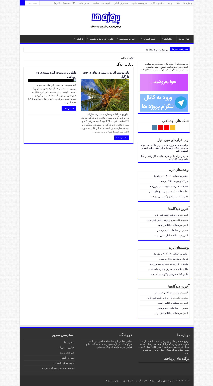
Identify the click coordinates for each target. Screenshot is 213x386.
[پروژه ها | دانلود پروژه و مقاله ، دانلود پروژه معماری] (106, 19)
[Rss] (30, 8)
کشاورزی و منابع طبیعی (101, 39)
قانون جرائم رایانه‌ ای (64, 363)
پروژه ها (187, 3)
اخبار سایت (184, 39)
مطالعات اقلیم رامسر (168, 225)
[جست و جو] (22, 2)
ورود (170, 3)
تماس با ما (84, 3)
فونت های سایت (101, 3)
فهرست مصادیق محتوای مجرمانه (58, 368)
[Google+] (27, 8)
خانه (131, 58)
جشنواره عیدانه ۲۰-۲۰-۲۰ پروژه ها (171, 176)
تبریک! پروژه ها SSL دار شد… (153, 49)
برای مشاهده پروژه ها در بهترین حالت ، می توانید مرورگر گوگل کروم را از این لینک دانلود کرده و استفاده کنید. (164, 148)
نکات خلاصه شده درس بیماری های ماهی (168, 191)
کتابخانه (168, 39)
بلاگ (178, 3)
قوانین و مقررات (66, 347)
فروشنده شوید (139, 3)
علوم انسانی (149, 39)
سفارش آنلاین (120, 3)
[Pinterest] (24, 8)
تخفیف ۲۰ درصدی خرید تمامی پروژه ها (169, 186)
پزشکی (80, 39)
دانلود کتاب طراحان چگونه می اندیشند (169, 196)
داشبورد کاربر (157, 3)
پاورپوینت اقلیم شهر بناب (166, 215)
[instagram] (21, 8)
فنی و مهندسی (127, 39)
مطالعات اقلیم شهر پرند (167, 235)
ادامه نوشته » (121, 137)
